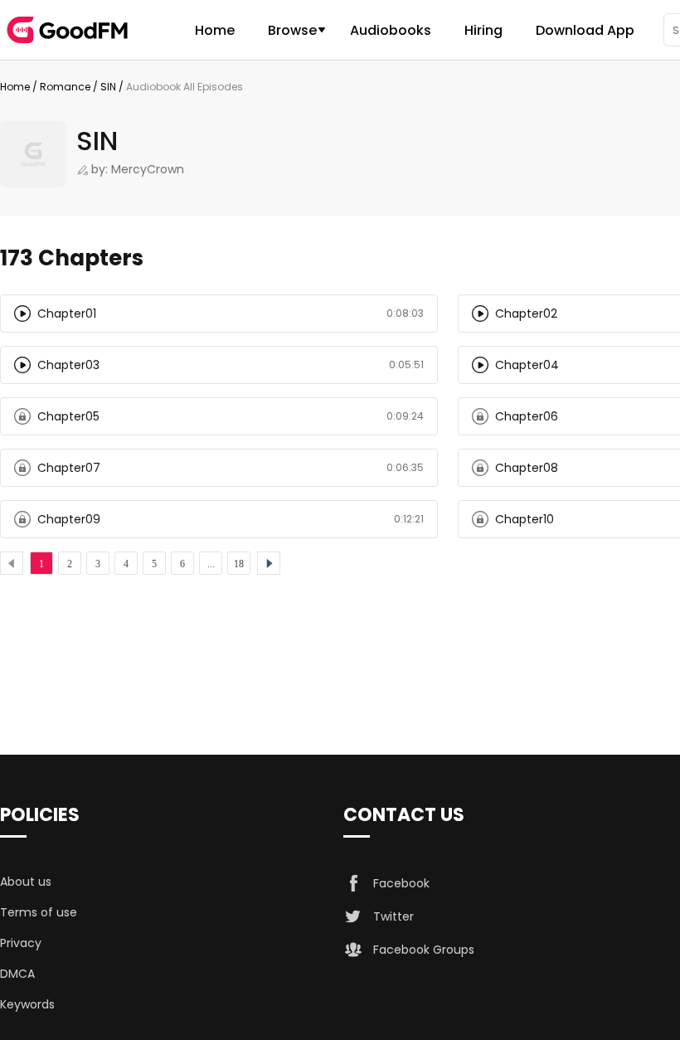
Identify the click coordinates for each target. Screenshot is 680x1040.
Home (215, 30)
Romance (65, 87)
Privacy (20, 943)
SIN (108, 87)
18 (239, 564)
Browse (292, 30)
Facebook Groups (423, 949)
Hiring (483, 30)
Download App (585, 30)
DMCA (17, 973)
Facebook (401, 883)
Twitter (393, 916)
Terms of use (38, 912)
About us (25, 881)
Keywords (27, 1004)
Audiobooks (390, 30)
